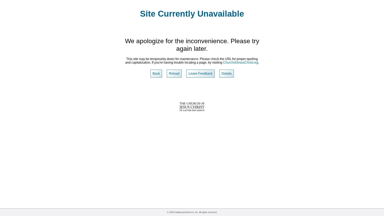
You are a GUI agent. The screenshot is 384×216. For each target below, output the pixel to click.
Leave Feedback (200, 73)
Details (227, 73)
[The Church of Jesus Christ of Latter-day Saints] (192, 113)
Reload (174, 73)
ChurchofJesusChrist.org (240, 62)
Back (156, 73)
